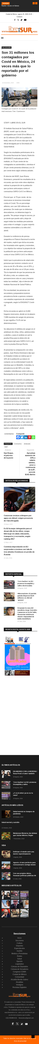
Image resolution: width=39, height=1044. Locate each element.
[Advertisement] (20, 695)
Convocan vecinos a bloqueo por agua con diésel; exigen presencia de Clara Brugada (18, 518)
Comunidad (19, 977)
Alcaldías (19, 982)
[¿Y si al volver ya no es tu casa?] (6, 796)
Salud (19, 959)
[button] (34, 3)
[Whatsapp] (33, 437)
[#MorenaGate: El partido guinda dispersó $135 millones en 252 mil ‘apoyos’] (10, 597)
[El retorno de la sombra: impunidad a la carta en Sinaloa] (6, 917)
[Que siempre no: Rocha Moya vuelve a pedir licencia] (15, 908)
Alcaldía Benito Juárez (19, 979)
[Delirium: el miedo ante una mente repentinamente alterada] (6, 855)
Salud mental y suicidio (10, 822)
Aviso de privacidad (20, 1041)
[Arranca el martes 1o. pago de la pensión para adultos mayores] (24, 908)
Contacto (19, 17)
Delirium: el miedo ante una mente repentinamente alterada (23, 854)
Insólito (19, 951)
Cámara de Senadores (19, 969)
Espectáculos (19, 948)
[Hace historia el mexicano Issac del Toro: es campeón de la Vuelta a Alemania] (6, 908)
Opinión (19, 961)
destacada (27, 444)
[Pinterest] (29, 437)
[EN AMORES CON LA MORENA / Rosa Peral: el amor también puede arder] (6, 774)
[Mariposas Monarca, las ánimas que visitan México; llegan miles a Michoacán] (6, 836)
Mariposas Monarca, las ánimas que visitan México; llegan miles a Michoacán (25, 835)
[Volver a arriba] (33, 1036)
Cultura (19, 943)
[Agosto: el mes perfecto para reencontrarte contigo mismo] (6, 865)
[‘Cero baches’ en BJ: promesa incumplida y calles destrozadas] (10, 585)
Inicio (19, 938)
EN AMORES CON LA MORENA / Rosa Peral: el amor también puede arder (25, 773)
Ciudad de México (20, 974)
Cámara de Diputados (19, 966)
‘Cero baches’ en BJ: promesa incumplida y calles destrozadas (25, 583)
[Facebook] (18, 437)
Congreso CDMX (19, 972)
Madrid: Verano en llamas (10, 6)
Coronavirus (18, 444)
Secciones (19, 940)
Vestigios (19, 985)
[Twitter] (22, 437)
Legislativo (19, 964)
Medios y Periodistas (19, 953)
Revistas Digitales (20, 987)
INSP (6, 447)
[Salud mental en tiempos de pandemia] (6, 814)
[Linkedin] (26, 437)
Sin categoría (6, 47)
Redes (19, 956)
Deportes (19, 946)
